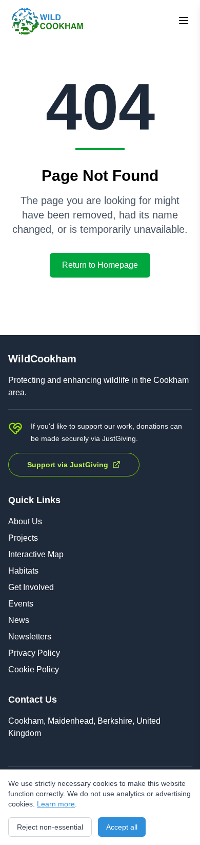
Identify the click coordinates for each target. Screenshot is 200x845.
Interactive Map (36, 554)
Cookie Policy (33, 669)
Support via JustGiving (67, 465)
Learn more (56, 804)
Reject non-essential (50, 827)
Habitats (23, 570)
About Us (25, 521)
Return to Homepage (100, 265)
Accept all (121, 827)
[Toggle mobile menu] (183, 20)
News (18, 620)
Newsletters (29, 636)
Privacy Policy (34, 653)
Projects (23, 538)
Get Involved (31, 587)
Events (20, 603)
